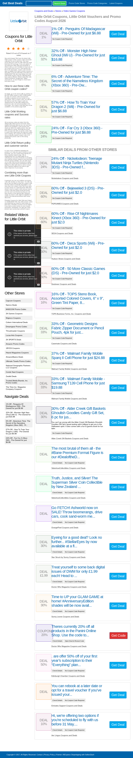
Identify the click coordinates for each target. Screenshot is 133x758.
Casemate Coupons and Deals (64, 343)
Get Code (118, 635)
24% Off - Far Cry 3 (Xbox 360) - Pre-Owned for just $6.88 (16, 440)
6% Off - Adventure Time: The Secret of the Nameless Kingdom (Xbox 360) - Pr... (18, 423)
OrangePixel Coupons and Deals (64, 527)
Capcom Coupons (13, 301)
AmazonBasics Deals (14, 357)
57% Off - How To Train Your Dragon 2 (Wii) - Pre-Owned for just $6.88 (17, 431)
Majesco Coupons (13, 318)
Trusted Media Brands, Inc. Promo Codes (17, 382)
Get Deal (118, 34)
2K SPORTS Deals (13, 340)
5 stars (28, 48)
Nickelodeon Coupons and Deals (64, 178)
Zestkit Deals (11, 376)
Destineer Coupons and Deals (63, 284)
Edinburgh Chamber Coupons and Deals (68, 676)
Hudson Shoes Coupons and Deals (65, 259)
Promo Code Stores (77, 3)
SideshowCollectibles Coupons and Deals (68, 468)
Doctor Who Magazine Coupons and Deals (69, 587)
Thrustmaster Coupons (15, 331)
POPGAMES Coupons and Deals (64, 204)
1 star (8, 48)
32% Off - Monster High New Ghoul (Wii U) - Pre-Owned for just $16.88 (18, 414)
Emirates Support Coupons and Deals (66, 706)
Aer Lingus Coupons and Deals (64, 735)
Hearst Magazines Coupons (17, 353)
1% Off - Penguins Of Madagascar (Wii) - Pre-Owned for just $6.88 (16, 406)
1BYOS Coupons (13, 348)
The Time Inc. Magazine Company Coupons (16, 388)
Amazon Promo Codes (15, 344)
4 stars (23, 48)
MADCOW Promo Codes (16, 309)
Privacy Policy (49, 755)
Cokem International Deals (17, 322)
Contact (39, 755)
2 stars (13, 48)
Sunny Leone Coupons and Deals (65, 617)
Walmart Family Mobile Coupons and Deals (69, 369)
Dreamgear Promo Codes (16, 327)
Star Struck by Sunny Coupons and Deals (68, 557)
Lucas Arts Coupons (14, 335)
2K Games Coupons (14, 314)
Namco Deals (11, 305)
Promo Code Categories (97, 3)
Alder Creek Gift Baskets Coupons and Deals (69, 438)
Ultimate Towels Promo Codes (18, 361)
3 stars (18, 48)
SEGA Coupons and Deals (62, 233)
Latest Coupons (115, 3)
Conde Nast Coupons (15, 372)
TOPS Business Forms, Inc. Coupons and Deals (71, 314)
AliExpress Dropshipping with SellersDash (78, 755)
